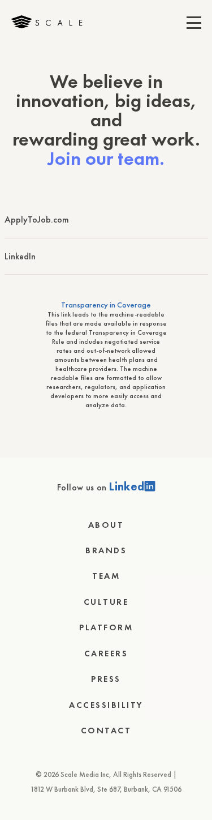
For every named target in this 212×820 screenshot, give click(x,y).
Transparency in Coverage (106, 305)
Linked (126, 486)
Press (106, 679)
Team (106, 576)
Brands (106, 550)
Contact (106, 730)
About (106, 525)
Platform (106, 627)
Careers (106, 653)
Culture (106, 602)
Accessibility (106, 705)
